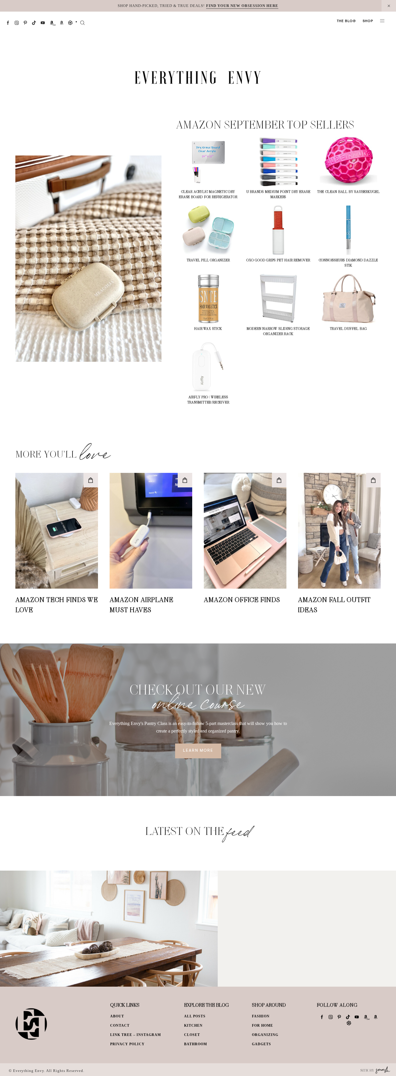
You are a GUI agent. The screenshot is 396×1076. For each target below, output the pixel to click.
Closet (192, 1035)
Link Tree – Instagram (135, 1035)
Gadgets (261, 1044)
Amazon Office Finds (242, 599)
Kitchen (193, 1025)
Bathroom (195, 1044)
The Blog (346, 21)
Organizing (265, 1035)
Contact (120, 1025)
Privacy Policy (127, 1044)
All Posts (195, 1016)
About (117, 1016)
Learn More (198, 751)
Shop (368, 21)
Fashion (261, 1016)
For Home (262, 1025)
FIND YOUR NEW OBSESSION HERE (242, 5)
